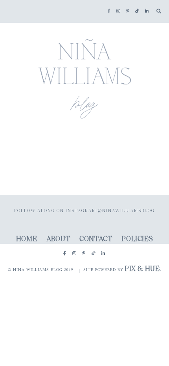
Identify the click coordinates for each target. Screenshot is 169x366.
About (58, 239)
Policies (137, 239)
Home (26, 239)
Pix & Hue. (143, 269)
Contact (95, 239)
